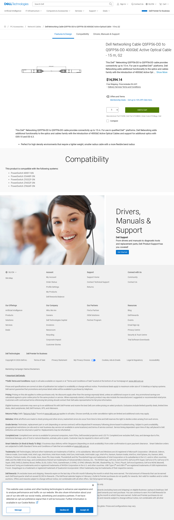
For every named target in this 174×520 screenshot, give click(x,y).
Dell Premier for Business (159, 11)
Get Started (122, 252)
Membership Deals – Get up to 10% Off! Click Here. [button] (131, 100)
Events (130, 320)
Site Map (9, 278)
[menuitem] (33, 11)
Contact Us (132, 282)
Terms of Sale (39, 360)
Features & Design (63, 34)
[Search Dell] (111, 4)
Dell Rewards (133, 315)
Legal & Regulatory (135, 360)
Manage (18, 510)
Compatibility (82, 34)
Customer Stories (53, 344)
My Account (51, 277)
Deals (7, 330)
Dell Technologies (12, 353)
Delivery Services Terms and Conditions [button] (124, 87)
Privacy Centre (134, 330)
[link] (137, 4)
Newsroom (50, 330)
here (111, 479)
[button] (123, 4)
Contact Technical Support (98, 282)
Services (8, 325)
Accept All (84, 510)
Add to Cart (142, 110)
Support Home (93, 277)
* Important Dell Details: (15, 375)
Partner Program (94, 320)
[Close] (93, 485)
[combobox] (72, 4)
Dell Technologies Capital (56, 320)
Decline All (64, 510)
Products (9, 315)
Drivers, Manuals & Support (106, 34)
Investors (50, 325)
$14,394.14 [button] (114, 80)
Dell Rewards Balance (55, 297)
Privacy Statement (59, 360)
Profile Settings (52, 287)
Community (133, 277)
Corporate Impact (53, 340)
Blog (130, 310)
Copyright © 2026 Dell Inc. (16, 360)
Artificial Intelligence (13, 310)
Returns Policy (30, 414)
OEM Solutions (93, 315)
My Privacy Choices (82, 360)
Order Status (51, 282)
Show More (161, 72)
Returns (90, 287)
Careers (49, 315)
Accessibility (154, 360)
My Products (51, 292)
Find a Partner (93, 310)
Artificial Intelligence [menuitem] (12, 11)
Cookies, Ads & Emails (111, 360)
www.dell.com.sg (136, 381)
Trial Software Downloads (138, 340)
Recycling (50, 335)
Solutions (9, 320)
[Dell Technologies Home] (16, 4)
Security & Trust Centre (137, 335)
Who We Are (51, 310)
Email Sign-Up (133, 325)
